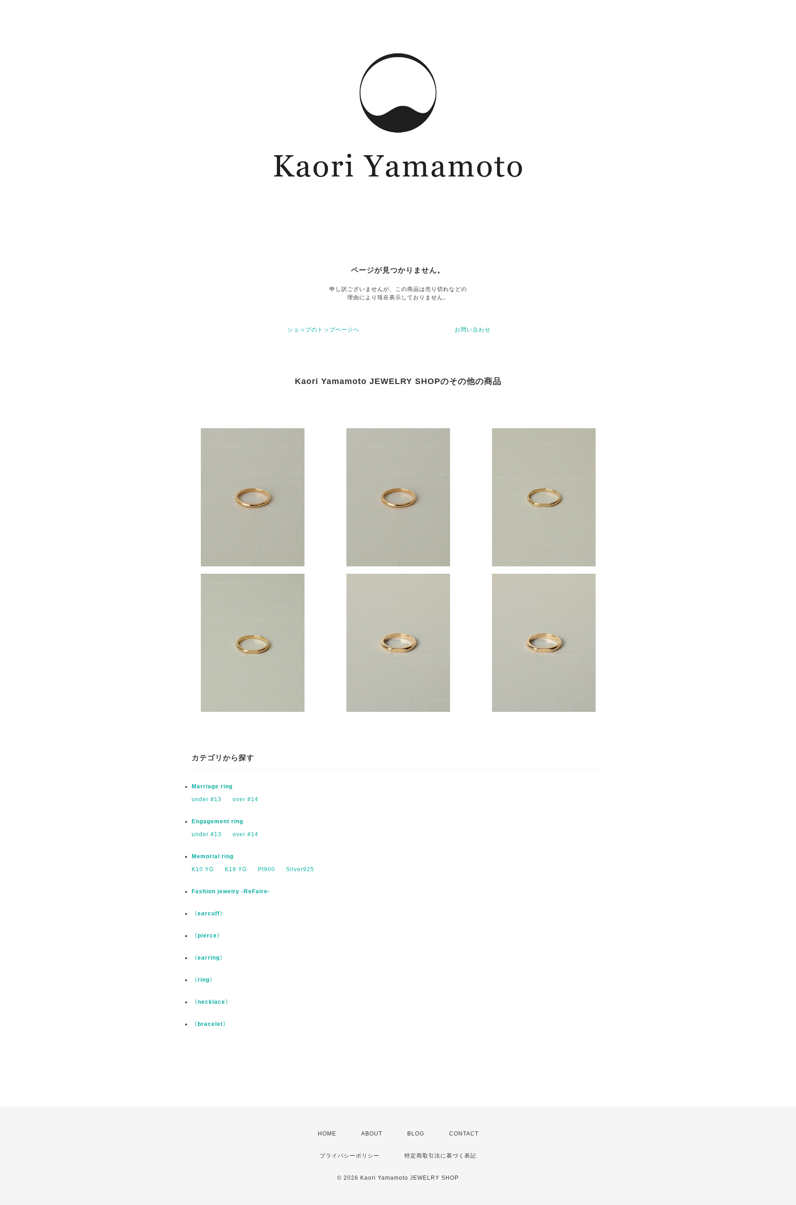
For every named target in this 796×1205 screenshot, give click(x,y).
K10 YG (203, 869)
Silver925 (300, 869)
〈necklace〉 (211, 1002)
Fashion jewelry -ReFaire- (231, 891)
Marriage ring (212, 786)
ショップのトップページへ (323, 329)
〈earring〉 (209, 958)
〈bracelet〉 (210, 1024)
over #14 (245, 799)
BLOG (415, 1133)
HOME (327, 1133)
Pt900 (266, 869)
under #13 (207, 799)
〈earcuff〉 (209, 913)
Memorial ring (213, 856)
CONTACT (464, 1133)
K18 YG (236, 869)
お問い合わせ (473, 329)
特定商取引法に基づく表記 (440, 1156)
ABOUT (371, 1133)
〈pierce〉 (207, 935)
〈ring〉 (204, 980)
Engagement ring (217, 821)
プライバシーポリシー (350, 1156)
